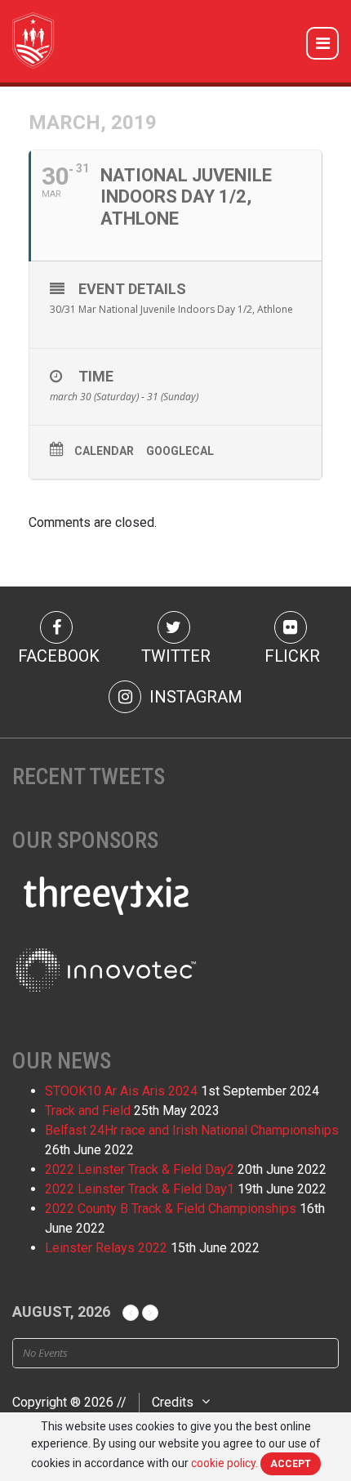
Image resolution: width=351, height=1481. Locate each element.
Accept (290, 1464)
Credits (172, 1402)
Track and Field (88, 1110)
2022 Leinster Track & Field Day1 (139, 1189)
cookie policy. (224, 1463)
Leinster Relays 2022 (106, 1248)
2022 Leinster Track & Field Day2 (139, 1169)
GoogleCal (180, 450)
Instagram (193, 697)
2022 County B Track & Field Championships (170, 1208)
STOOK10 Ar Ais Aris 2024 (121, 1091)
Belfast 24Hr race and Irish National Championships (192, 1130)
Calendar (104, 450)
